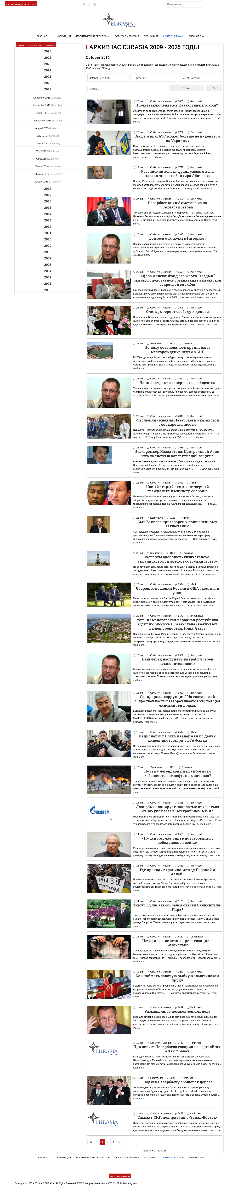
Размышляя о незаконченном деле (177, 1011)
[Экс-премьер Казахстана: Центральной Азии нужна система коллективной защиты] (109, 455)
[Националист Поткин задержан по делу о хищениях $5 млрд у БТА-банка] (109, 743)
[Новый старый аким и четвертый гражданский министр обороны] (109, 493)
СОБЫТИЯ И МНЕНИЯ (127, 36)
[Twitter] (89, 4)
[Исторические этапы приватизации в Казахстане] (109, 947)
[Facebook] (84, 4)
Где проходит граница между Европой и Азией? (177, 871)
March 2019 (41, 166)
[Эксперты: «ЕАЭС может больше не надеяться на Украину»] (109, 143)
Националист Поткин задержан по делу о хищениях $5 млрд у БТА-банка (177, 738)
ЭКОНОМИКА (151, 36)
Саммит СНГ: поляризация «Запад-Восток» (177, 1117)
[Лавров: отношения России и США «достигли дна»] (109, 595)
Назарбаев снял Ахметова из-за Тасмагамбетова (177, 204)
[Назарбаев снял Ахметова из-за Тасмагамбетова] (109, 211)
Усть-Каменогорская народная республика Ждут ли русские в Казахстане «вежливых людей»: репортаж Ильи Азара (177, 624)
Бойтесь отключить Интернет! (177, 238)
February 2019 (42, 174)
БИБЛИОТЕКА (196, 36)
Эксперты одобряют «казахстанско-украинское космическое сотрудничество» (177, 558)
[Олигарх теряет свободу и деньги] (109, 320)
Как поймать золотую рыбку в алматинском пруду (177, 977)
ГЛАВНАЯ (42, 36)
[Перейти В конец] (119, 1142)
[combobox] (184, 4)
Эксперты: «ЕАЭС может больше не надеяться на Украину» (177, 138)
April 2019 (41, 158)
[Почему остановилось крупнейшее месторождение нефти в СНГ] (109, 350)
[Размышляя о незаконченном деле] (109, 1020)
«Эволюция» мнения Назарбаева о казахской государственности (177, 422)
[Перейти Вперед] (113, 1142)
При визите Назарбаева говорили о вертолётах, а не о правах (177, 1048)
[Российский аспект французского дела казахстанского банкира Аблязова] (109, 172)
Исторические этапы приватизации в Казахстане (177, 942)
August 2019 (42, 128)
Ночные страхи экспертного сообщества (177, 382)
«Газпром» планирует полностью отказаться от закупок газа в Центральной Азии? (177, 808)
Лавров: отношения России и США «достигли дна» (177, 590)
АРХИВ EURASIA (172, 36)
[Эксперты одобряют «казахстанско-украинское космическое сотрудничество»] (109, 558)
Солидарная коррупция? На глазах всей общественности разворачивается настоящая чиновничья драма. (177, 701)
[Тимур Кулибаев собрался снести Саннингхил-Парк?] (109, 913)
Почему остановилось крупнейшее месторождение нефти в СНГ (177, 349)
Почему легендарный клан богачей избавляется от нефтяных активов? (177, 773)
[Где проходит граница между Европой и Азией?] (109, 878)
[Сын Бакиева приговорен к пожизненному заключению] (109, 524)
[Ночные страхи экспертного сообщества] (109, 392)
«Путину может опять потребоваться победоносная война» (177, 840)
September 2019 (43, 120)
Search (188, 88)
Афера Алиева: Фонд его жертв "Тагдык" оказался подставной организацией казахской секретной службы (177, 280)
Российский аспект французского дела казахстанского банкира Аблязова (177, 173)
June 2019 (41, 143)
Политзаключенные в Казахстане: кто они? (177, 105)
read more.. (158, 157)
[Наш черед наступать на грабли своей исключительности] (109, 669)
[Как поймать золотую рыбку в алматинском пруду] (109, 984)
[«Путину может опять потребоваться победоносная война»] (109, 844)
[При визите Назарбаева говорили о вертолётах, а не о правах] (109, 1048)
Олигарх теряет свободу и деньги (177, 311)
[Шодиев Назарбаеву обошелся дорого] (109, 1090)
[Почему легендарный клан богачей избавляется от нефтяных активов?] (109, 780)
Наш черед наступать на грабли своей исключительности (177, 661)
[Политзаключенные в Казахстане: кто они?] (109, 112)
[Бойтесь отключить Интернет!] (109, 248)
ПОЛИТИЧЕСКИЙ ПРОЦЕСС (91, 36)
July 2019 (42, 135)
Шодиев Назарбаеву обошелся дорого (177, 1082)
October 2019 (42, 113)
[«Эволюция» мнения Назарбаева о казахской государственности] (109, 426)
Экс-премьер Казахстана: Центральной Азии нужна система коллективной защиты (177, 453)
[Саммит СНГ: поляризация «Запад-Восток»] (109, 1119)
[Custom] (95, 4)
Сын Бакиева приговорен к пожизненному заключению (177, 523)
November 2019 (42, 105)
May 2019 (41, 151)
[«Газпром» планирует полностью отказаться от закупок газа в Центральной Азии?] (109, 810)
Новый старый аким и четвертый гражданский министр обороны (177, 488)
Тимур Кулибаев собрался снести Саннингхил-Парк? (177, 907)
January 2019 (41, 181)
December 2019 (42, 97)
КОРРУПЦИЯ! (64, 36)
